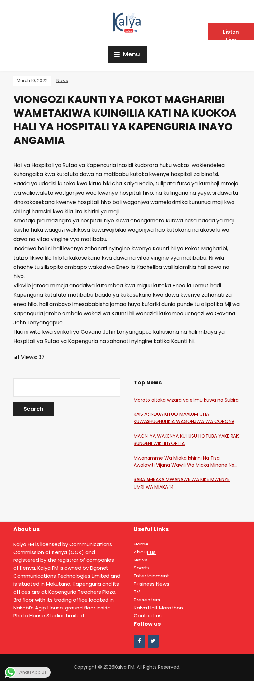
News (62, 80)
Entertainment (151, 575)
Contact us (148, 615)
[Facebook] (139, 641)
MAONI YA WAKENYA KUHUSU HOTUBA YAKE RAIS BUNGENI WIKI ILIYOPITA (187, 440)
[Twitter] (153, 641)
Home (141, 544)
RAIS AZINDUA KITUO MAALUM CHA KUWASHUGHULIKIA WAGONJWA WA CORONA (184, 418)
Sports (142, 567)
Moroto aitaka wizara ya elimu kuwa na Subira (186, 400)
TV (137, 591)
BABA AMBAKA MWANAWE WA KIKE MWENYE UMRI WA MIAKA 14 (182, 483)
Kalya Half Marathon (158, 607)
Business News (151, 583)
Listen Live (231, 34)
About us (145, 552)
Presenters (147, 599)
